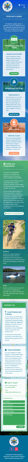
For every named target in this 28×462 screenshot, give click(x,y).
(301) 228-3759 (13, 385)
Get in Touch (12, 383)
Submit (21, 427)
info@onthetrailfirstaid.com (13, 392)
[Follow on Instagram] (16, 449)
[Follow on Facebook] (11, 449)
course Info (14, 153)
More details (14, 114)
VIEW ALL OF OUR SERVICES (15, 213)
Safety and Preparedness (9, 165)
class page (14, 73)
